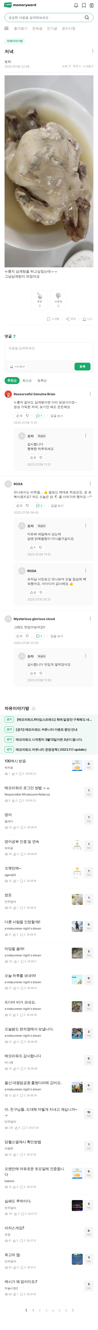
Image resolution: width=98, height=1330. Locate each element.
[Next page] (72, 1310)
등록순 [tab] (42, 380)
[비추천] (27, 416)
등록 (82, 366)
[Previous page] (26, 1310)
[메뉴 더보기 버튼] (6, 28)
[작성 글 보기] (90, 6)
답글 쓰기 (57, 416)
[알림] (75, 6)
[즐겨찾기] (33, 708)
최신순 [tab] (27, 380)
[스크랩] (83, 6)
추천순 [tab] (12, 380)
